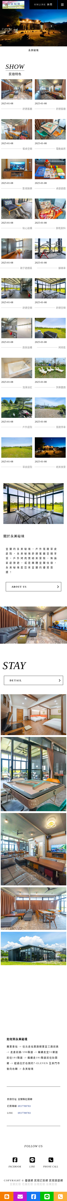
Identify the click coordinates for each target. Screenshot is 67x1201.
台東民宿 (51, 1184)
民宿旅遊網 (56, 1180)
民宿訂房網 (41, 1180)
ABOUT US (19, 587)
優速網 (29, 1180)
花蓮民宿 (27, 1184)
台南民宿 (39, 1184)
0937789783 (24, 1106)
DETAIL (16, 680)
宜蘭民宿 (15, 1184)
